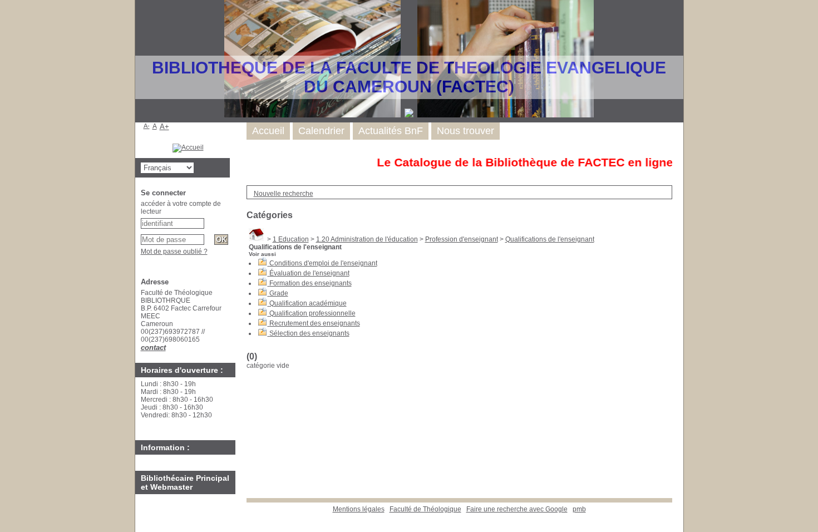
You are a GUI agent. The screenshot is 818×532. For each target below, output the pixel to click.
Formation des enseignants (310, 283)
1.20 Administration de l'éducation (367, 239)
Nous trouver (465, 130)
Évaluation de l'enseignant (309, 273)
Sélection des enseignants (309, 333)
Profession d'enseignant (461, 239)
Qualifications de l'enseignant (549, 239)
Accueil (268, 130)
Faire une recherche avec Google (517, 509)
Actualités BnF (390, 130)
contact (153, 347)
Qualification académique (308, 303)
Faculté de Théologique (425, 509)
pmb (579, 509)
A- (147, 125)
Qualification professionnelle (312, 313)
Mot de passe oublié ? (174, 251)
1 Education (291, 239)
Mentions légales (359, 509)
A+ (164, 126)
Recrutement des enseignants (314, 323)
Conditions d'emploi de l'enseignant (323, 263)
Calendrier (321, 130)
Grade (278, 293)
